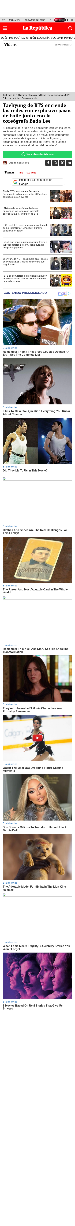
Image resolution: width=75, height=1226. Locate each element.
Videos (10, 45)
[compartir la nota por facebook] (48, 163)
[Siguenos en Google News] (69, 163)
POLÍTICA (19, 38)
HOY (3, 20)
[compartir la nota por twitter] (62, 163)
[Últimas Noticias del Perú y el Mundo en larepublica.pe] (37, 28)
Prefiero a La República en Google (35, 182)
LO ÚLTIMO (7, 38)
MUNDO (68, 38)
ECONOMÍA (43, 38)
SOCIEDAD (57, 38)
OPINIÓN (31, 38)
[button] (5, 28)
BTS (21, 172)
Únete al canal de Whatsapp (40, 154)
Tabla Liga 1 (14, 20)
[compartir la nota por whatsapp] (55, 163)
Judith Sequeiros (19, 162)
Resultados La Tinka (35, 20)
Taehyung (31, 172)
